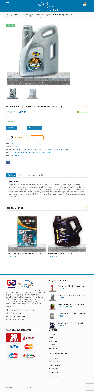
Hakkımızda (53, 376)
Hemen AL (11, 128)
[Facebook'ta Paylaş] (8, 162)
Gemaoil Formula (26, 152)
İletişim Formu (54, 358)
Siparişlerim (53, 341)
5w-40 (16, 152)
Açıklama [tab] (11, 175)
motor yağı (37, 152)
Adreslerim (53, 348)
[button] (86, 98)
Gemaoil (15, 143)
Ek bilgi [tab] (21, 175)
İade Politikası (54, 362)
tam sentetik (47, 152)
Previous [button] (10, 53)
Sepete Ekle (35, 128)
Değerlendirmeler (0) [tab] (35, 175)
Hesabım (52, 334)
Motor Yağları (47, 149)
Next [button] (83, 53)
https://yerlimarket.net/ (18, 316)
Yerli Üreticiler (54, 372)
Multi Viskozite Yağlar (61, 149)
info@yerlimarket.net (17, 313)
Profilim (51, 338)
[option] (47, 53)
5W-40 (18, 149)
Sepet (51, 345)
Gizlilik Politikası (54, 365)
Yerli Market (53, 369)
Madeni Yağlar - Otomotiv (31, 149)
